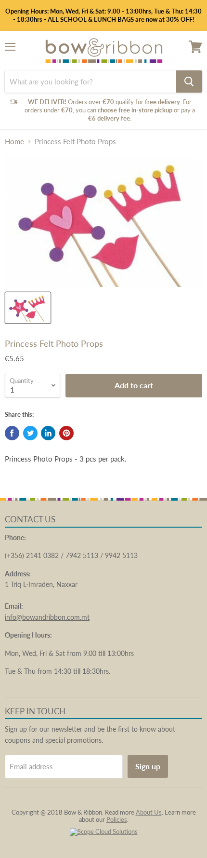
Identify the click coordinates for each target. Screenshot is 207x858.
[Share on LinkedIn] (48, 433)
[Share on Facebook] (12, 433)
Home (14, 141)
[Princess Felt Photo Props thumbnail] (28, 307)
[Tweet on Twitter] (30, 433)
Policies (116, 819)
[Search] (189, 81)
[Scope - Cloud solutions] (104, 831)
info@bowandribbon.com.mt (47, 617)
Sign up (147, 766)
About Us (149, 812)
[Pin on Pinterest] (66, 433)
